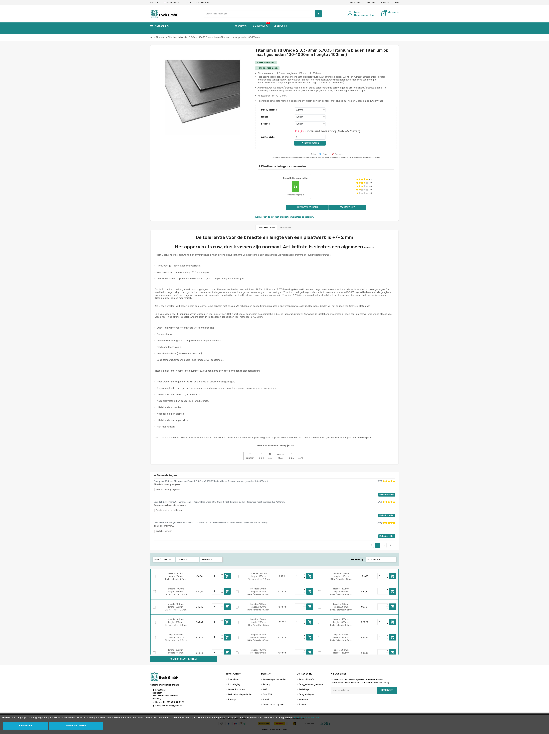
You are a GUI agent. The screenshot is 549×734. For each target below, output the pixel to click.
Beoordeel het (347, 207)
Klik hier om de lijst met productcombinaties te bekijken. (284, 217)
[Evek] (164, 13)
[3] (362, 179)
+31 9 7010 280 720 (198, 2)
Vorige (371, 545)
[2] (360, 179)
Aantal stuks (267, 137)
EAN (260, 68)
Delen (313, 154)
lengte (264, 117)
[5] (367, 179)
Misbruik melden (386, 495)
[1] (357, 179)
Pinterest (339, 154)
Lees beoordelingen (307, 207)
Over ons (371, 2)
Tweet (326, 154)
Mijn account (356, 2)
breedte (265, 124)
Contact (385, 2)
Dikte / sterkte (269, 110)
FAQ (397, 2)
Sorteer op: (357, 559)
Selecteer (373, 559)
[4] (364, 179)
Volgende (390, 545)
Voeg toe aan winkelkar (227, 576)
